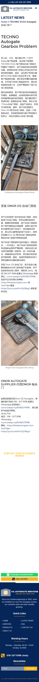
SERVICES (7, 624)
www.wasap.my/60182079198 (21, 276)
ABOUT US (7, 631)
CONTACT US (27, 627)
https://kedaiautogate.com (14, 282)
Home (4, 21)
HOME (5, 621)
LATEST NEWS (28, 621)
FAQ (23, 624)
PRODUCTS (7, 627)
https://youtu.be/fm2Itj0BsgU (15, 288)
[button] (36, 8)
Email (3, 666)
